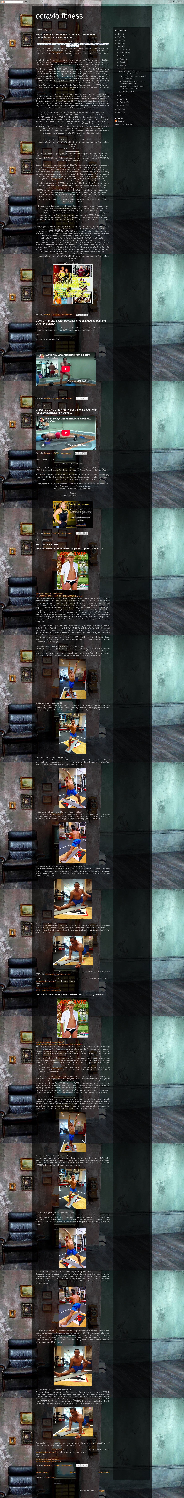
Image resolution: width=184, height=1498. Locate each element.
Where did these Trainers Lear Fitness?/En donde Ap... (130, 72)
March (122, 99)
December (124, 49)
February (123, 102)
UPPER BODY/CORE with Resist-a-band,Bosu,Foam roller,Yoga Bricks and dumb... (66, 411)
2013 (120, 109)
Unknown (121, 121)
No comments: (67, 315)
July (121, 62)
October (123, 56)
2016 (120, 40)
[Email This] (77, 315)
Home (73, 1472)
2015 (120, 44)
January (123, 105)
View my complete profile (124, 124)
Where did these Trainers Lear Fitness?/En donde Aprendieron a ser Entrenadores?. (65, 36)
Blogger (101, 1491)
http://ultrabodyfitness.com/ (46, 981)
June (122, 65)
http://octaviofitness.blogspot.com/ (57, 974)
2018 (120, 34)
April (122, 96)
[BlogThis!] (79, 315)
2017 (120, 37)
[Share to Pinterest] (86, 315)
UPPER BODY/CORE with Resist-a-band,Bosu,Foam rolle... (132, 83)
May (121, 68)
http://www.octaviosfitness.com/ (47, 988)
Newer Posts (42, 1472)
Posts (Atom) (50, 1477)
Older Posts (104, 1472)
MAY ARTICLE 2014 (47, 544)
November (124, 53)
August (122, 59)
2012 (120, 113)
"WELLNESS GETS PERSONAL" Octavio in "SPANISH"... (131, 88)
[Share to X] (82, 315)
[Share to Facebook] (84, 315)
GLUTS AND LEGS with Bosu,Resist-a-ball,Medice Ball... (132, 77)
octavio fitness (59, 16)
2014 (120, 47)
